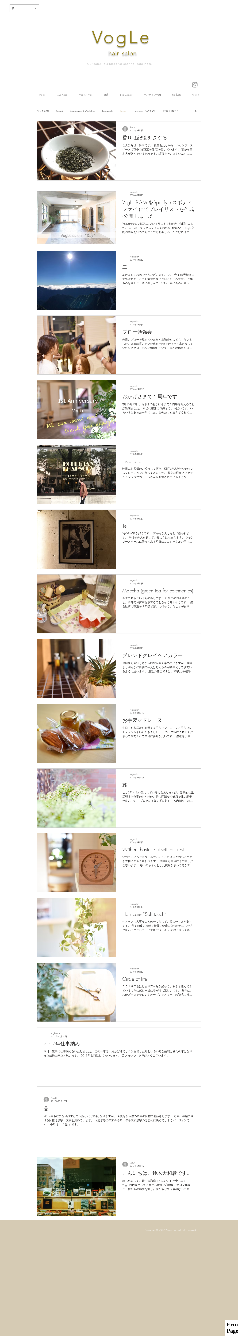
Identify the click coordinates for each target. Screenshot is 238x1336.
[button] (196, 111)
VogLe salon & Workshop (82, 110)
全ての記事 (43, 110)
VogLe (121, 37)
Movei (59, 110)
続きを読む (169, 110)
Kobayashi (107, 110)
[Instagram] (194, 84)
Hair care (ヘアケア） (144, 110)
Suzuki (123, 110)
